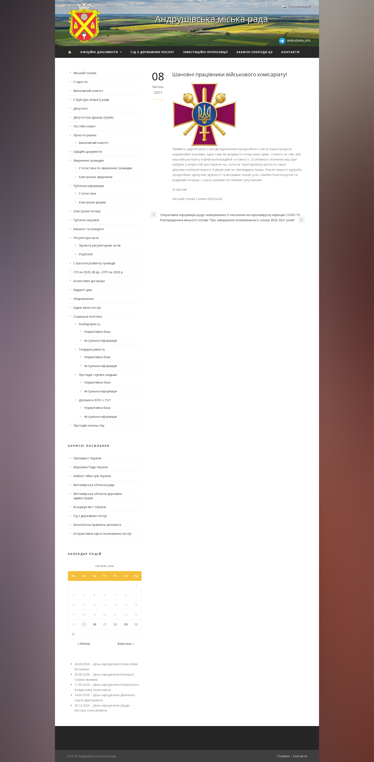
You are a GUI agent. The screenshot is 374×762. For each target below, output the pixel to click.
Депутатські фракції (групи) (93, 117)
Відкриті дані (82, 290)
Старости (80, 82)
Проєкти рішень (85, 135)
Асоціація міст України (89, 507)
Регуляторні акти (86, 238)
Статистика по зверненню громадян (105, 168)
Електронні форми (92, 202)
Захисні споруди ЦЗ (254, 52)
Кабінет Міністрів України (92, 476)
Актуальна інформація (100, 340)
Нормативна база (97, 332)
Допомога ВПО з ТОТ (95, 400)
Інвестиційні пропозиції (205, 52)
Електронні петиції (87, 211)
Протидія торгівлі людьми (98, 375)
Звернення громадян (88, 160)
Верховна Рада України (90, 467)
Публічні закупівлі (86, 220)
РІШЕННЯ (85, 254)
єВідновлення (83, 299)
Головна (283, 756)
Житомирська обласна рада (93, 485)
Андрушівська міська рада (211, 19)
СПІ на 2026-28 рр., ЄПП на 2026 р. (98, 272)
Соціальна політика (87, 316)
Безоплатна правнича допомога (97, 525)
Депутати (80, 108)
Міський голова (84, 73)
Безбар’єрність (89, 324)
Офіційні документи (99, 52)
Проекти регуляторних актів (100, 245)
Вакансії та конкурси (88, 229)
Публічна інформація (88, 186)
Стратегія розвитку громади (94, 263)
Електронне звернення (95, 177)
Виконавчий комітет (88, 91)
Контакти (290, 52)
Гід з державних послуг (152, 52)
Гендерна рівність (92, 349)
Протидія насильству (88, 425)
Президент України (87, 458)
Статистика (87, 193)
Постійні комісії (84, 126)
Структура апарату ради (91, 99)
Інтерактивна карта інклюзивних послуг (102, 533)
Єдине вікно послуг (87, 307)
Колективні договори (89, 281)
